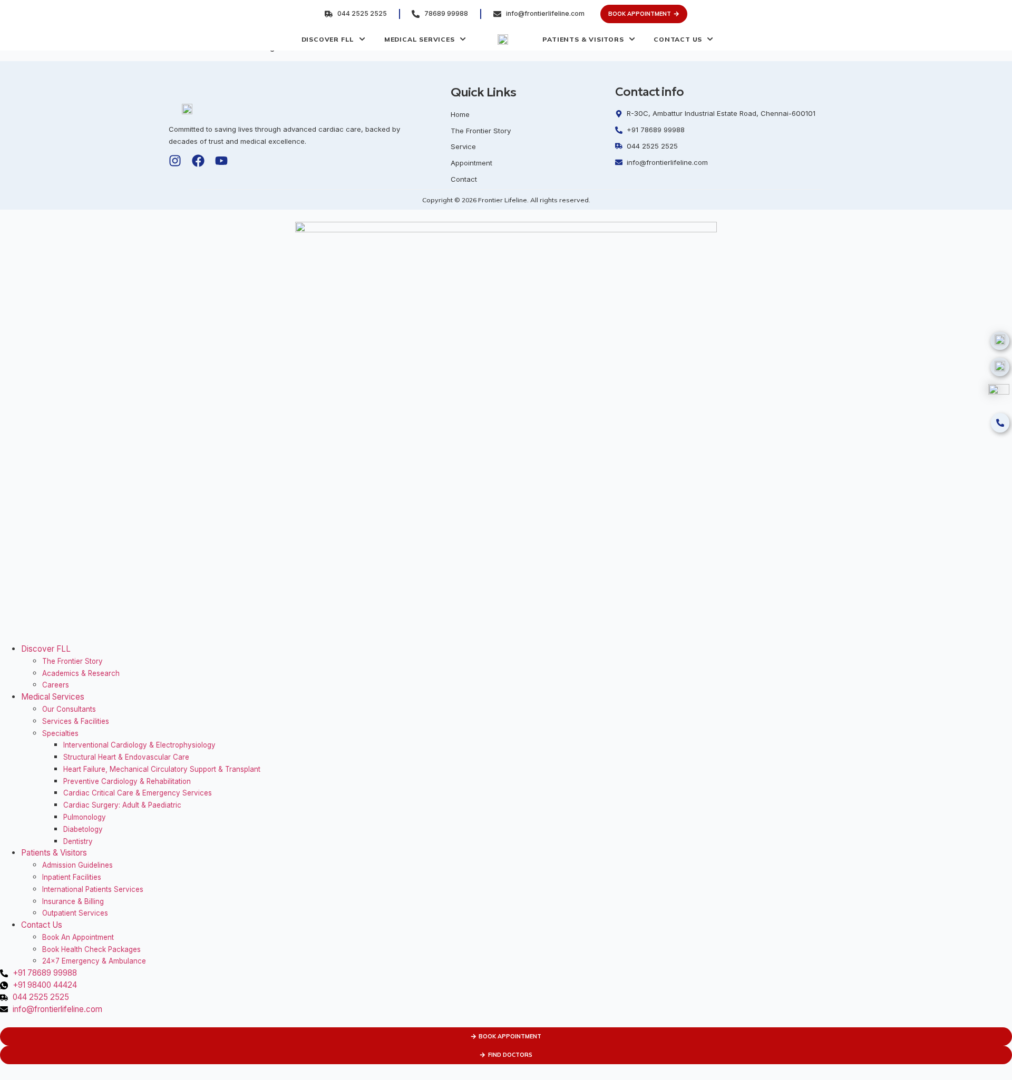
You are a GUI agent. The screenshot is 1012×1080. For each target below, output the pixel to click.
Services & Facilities (75, 721)
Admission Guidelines (77, 865)
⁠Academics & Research (81, 673)
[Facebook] (198, 160)
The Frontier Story (72, 661)
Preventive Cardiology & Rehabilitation (127, 781)
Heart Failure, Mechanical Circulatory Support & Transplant (161, 769)
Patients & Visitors (54, 853)
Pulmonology (84, 817)
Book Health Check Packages (91, 949)
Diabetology (83, 829)
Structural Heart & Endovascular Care (126, 757)
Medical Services (52, 697)
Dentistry (78, 841)
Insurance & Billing (73, 901)
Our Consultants (69, 709)
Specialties (60, 733)
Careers (55, 685)
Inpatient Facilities (71, 877)
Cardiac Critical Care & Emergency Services (137, 793)
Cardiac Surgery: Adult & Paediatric (122, 805)
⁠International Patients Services (92, 889)
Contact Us (41, 925)
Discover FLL (46, 649)
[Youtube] (221, 160)
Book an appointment (78, 937)
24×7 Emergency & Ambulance (94, 961)
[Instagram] (175, 160)
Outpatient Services (75, 913)
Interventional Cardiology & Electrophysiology (139, 745)
